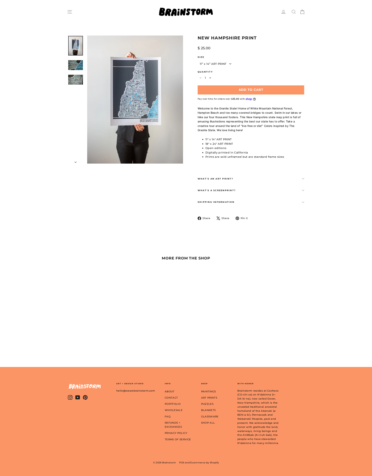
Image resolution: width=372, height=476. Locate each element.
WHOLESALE (174, 410)
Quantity (205, 72)
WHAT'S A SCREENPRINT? (217, 190)
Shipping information (216, 202)
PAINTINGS (208, 391)
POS (181, 462)
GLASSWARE (210, 416)
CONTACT (171, 397)
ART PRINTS (209, 397)
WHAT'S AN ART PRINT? (215, 178)
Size (201, 57)
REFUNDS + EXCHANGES (173, 424)
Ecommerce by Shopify (204, 462)
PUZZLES (207, 403)
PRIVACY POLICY (176, 432)
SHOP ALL (208, 422)
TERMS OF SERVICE (178, 439)
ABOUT (170, 391)
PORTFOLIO (173, 403)
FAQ (167, 416)
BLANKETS (208, 410)
